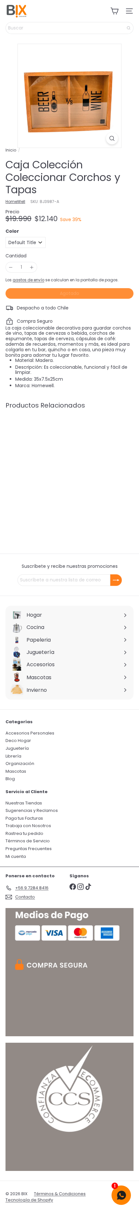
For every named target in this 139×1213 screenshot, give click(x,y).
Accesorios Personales (29, 733)
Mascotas (15, 771)
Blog (10, 779)
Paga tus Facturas (24, 818)
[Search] (129, 28)
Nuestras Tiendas (23, 803)
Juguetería (17, 748)
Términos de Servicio (27, 841)
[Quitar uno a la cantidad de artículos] (10, 267)
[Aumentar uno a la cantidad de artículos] (32, 267)
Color (12, 231)
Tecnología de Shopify (29, 1200)
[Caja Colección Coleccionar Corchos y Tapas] (46, 464)
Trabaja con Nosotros (28, 826)
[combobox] (69, 28)
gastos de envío (28, 280)
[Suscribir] (116, 580)
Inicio (10, 150)
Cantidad (16, 256)
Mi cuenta (15, 856)
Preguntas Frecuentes (28, 849)
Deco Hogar (18, 740)
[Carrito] (114, 11)
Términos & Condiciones (60, 1194)
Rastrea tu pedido (24, 833)
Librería (13, 756)
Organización (19, 763)
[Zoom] (112, 138)
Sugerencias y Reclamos (31, 810)
